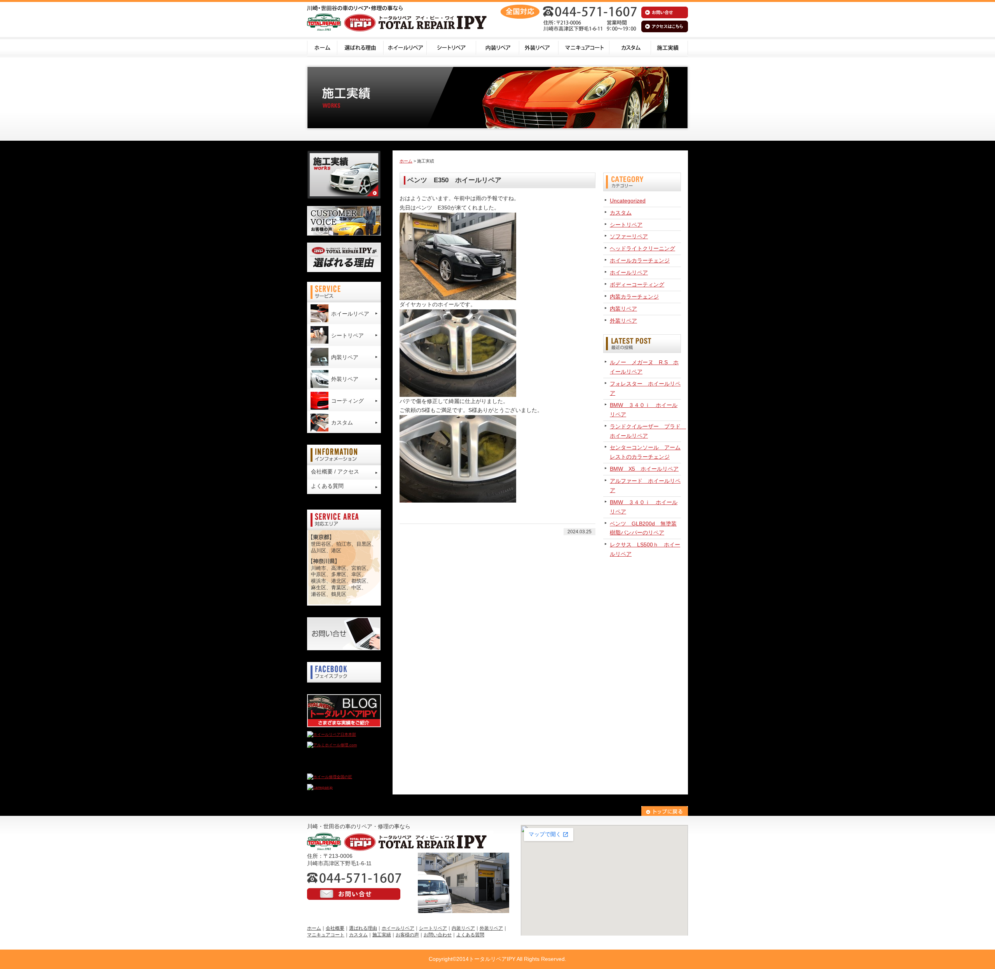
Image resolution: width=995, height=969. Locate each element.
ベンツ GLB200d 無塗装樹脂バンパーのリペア (643, 528)
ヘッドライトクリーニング (642, 248)
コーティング (347, 401)
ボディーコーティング (637, 284)
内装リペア (497, 47)
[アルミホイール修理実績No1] (334, 766)
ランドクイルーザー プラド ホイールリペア (645, 431)
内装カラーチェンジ (634, 296)
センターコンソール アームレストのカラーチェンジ (645, 452)
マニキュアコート (584, 47)
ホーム (322, 47)
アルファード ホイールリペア (645, 485)
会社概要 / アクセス (335, 471)
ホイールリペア (405, 47)
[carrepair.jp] (320, 787)
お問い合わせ (438, 935)
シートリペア (451, 47)
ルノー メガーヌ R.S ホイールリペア (644, 367)
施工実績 (669, 47)
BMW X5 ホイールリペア (644, 469)
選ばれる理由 (360, 47)
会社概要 (335, 928)
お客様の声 (407, 935)
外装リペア (539, 47)
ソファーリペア (629, 236)
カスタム (630, 47)
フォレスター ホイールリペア (645, 388)
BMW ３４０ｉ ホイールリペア (643, 409)
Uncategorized (628, 200)
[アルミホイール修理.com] (332, 745)
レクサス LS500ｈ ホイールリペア (645, 549)
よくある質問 (327, 486)
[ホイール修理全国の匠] (329, 777)
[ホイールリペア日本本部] (331, 734)
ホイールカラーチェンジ (640, 260)
